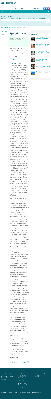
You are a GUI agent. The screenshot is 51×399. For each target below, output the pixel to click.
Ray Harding (15, 40)
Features (37, 375)
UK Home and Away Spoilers (7, 376)
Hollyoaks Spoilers (22, 377)
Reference (37, 377)
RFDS (35, 8)
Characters (4, 11)
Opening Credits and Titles (40, 373)
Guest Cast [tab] (14, 59)
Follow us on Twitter (22, 383)
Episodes (10, 11)
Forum (33, 11)
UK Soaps (39, 8)
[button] (49, 11)
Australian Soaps (5, 372)
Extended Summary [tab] (16, 57)
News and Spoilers (17, 11)
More (29, 11)
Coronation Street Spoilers (23, 373)
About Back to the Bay (23, 386)
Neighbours (31, 8)
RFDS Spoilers (4, 379)
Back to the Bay (8, 3)
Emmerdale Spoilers (22, 375)
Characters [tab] (22, 59)
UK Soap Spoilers (22, 372)
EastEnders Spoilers (22, 376)
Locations (24, 11)
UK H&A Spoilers (24, 8)
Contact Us (20, 387)
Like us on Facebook (22, 384)
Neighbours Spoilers (5, 377)
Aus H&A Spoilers (17, 8)
